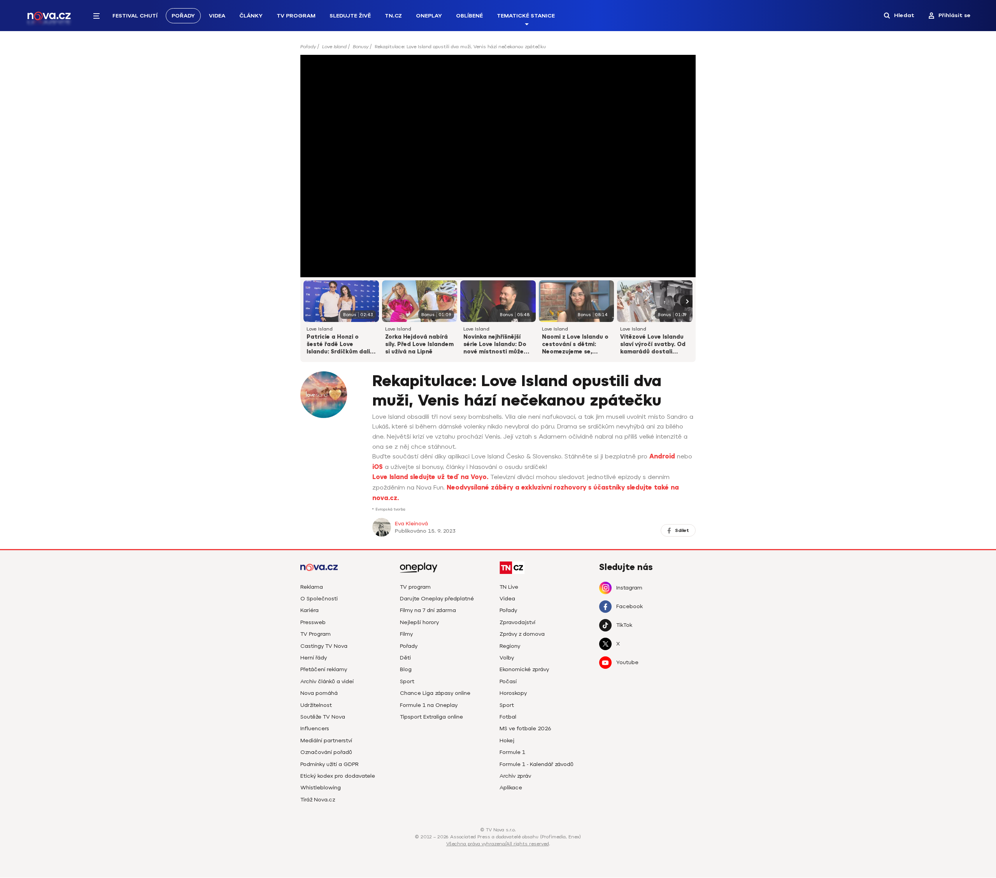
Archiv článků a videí (327, 681)
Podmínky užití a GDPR (329, 764)
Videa (217, 15)
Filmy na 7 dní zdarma (428, 610)
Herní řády (313, 657)
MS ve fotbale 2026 (525, 728)
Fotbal (508, 717)
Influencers (314, 728)
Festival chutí (135, 15)
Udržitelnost (316, 705)
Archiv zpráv (515, 776)
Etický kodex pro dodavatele (337, 776)
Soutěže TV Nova (322, 717)
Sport (407, 681)
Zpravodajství (517, 622)
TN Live (509, 587)
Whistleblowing (320, 787)
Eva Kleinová (411, 523)
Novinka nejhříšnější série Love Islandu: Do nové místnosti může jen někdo (494, 345)
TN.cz (393, 15)
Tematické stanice (526, 15)
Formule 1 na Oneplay (429, 705)
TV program (415, 587)
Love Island (334, 46)
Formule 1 (512, 752)
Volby (507, 657)
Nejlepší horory (419, 622)
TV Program (296, 15)
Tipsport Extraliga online (431, 717)
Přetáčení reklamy (323, 669)
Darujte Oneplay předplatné (437, 598)
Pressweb (313, 622)
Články (251, 15)
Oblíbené (469, 15)
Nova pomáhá (319, 693)
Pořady (183, 15)
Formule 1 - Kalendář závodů (536, 764)
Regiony (510, 646)
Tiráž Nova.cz (317, 799)
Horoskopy (513, 693)
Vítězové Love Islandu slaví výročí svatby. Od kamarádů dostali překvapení (653, 345)
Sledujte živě (350, 15)
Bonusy (360, 46)
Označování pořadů (326, 752)
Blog (406, 669)
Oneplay (429, 15)
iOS (377, 466)
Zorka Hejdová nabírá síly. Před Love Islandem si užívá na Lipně (419, 344)
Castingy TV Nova (323, 646)
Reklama (311, 587)
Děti (405, 657)
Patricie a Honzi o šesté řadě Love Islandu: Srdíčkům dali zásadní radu (338, 345)
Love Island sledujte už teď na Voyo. (430, 477)
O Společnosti (319, 598)
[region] (498, 49)
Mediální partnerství (326, 740)
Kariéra (309, 610)
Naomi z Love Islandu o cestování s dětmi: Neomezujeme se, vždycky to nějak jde (575, 345)
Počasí (508, 681)
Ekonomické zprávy (524, 669)
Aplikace (511, 787)
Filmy (406, 634)
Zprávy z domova (522, 634)
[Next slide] (686, 301)
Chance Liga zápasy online (435, 693)
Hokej (507, 740)
